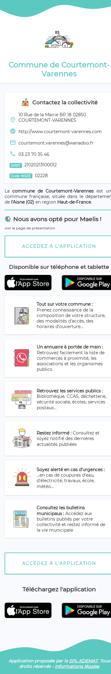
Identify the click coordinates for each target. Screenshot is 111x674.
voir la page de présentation (30, 228)
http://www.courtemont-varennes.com (60, 131)
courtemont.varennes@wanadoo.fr (56, 143)
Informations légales (77, 666)
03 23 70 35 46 (33, 154)
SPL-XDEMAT (83, 661)
